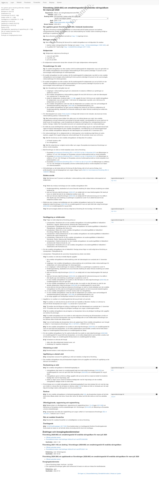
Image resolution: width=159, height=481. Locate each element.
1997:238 (71, 105)
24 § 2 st (113, 396)
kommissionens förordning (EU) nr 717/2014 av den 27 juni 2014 (72, 162)
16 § (44, 306)
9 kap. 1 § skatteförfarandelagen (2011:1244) (77, 47)
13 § (44, 220)
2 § (44, 36)
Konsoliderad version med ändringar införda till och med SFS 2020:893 (67, 439)
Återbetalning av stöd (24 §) (8, 25)
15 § (112, 222)
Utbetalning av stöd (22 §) (8, 21)
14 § (44, 257)
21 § (44, 339)
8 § (44, 138)
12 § (44, 209)
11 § (44, 186)
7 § (44, 118)
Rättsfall (19, 2)
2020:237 (72, 192)
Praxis (45, 2)
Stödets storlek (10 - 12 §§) (8, 17)
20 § (44, 327)
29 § (44, 426)
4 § (44, 53)
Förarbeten (27, 2)
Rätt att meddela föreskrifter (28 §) (10, 31)
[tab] (134, 178)
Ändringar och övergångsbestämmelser (11, 35)
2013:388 (100, 405)
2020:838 (46, 206)
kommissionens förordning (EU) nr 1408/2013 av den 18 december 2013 (75, 156)
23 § (44, 357)
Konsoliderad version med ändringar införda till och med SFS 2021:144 (67, 449)
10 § (44, 178)
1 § (44, 29)
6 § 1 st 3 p (113, 180)
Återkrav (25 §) (5, 27)
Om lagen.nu (81, 473)
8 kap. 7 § (74, 36)
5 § (44, 69)
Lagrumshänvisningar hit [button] (117, 178)
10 (71, 98)
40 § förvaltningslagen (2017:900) (57, 426)
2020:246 (72, 196)
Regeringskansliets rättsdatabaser (64, 22)
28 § (44, 420)
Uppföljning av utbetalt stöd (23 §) (10, 23)
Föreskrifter (36, 2)
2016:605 (88, 407)
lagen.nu (4, 2)
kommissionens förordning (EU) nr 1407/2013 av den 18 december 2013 (75, 152)
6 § (44, 88)
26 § (44, 405)
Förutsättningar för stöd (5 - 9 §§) (10, 15)
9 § (44, 145)
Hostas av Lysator (116, 473)
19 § (44, 322)
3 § (44, 42)
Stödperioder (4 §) (6, 13)
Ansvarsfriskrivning (91, 473)
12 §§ (73, 98)
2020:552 (64, 204)
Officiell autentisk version (53, 437)
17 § (44, 311)
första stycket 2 (66, 114)
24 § (44, 368)
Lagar (12, 2)
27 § (44, 412)
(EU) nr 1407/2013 (74, 324)
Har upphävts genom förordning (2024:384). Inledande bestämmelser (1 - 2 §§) (15, 8)
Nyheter (59, 2)
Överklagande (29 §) (6, 33)
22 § (44, 350)
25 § (79, 386)
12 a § (91, 405)
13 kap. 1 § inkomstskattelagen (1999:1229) (93, 45)
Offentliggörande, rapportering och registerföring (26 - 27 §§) (17, 29)
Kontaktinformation (104, 473)
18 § (44, 315)
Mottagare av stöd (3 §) (7, 11)
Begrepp (51, 2)
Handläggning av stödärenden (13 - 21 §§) (12, 19)
